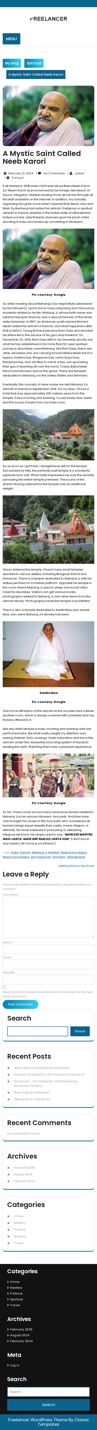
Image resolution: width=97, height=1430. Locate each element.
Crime (18, 1216)
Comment (11, 894)
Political (19, 1229)
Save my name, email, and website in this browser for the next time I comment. (48, 994)
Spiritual (34, 63)
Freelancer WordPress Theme (37, 1420)
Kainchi (25, 852)
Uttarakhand (76, 857)
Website (9, 972)
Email (8, 957)
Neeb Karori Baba (73, 852)
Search (19, 1018)
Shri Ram (59, 857)
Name (8, 942)
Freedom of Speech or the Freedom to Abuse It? (49, 1074)
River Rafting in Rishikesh (31, 1092)
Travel (18, 1243)
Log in (14, 1365)
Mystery (19, 1223)
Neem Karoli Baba (16, 857)
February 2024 (24, 1181)
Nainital (53, 852)
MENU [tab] (11, 39)
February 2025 (24, 1167)
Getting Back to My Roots (76, 866)
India (14, 852)
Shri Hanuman (41, 857)
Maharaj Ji (39, 852)
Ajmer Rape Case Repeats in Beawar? (42, 1068)
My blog (12, 63)
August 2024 (23, 1174)
